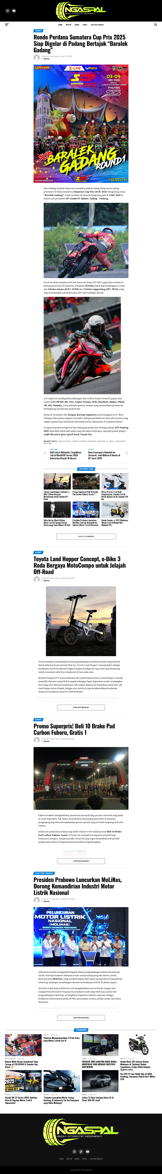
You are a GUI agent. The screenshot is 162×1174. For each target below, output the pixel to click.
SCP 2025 (48, 443)
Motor (68, 24)
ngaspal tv (103, 441)
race (112, 441)
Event (85, 24)
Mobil (77, 24)
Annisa (46, 59)
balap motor (65, 441)
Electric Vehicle (97, 24)
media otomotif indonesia (84, 441)
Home (60, 24)
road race (121, 441)
